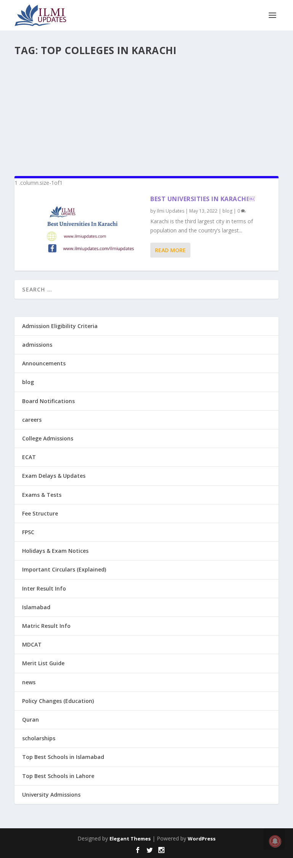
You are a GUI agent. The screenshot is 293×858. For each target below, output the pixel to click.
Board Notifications (48, 401)
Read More (170, 250)
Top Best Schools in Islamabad (63, 756)
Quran (30, 719)
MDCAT (32, 644)
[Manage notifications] (275, 841)
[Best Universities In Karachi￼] (82, 229)
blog (227, 211)
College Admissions (47, 438)
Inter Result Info (44, 588)
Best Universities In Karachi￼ (202, 199)
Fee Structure (40, 513)
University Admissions (51, 794)
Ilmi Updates (170, 211)
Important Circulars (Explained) (64, 569)
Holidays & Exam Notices (55, 550)
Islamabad (36, 607)
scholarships (38, 738)
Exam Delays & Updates (53, 475)
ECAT (29, 457)
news (28, 682)
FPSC (28, 532)
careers (32, 419)
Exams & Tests (41, 494)
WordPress (202, 838)
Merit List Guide (43, 663)
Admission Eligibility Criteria (60, 326)
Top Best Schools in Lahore (58, 776)
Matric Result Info (46, 625)
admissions (37, 344)
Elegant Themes (130, 838)
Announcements (44, 363)
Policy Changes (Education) (58, 700)
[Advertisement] (146, 113)
